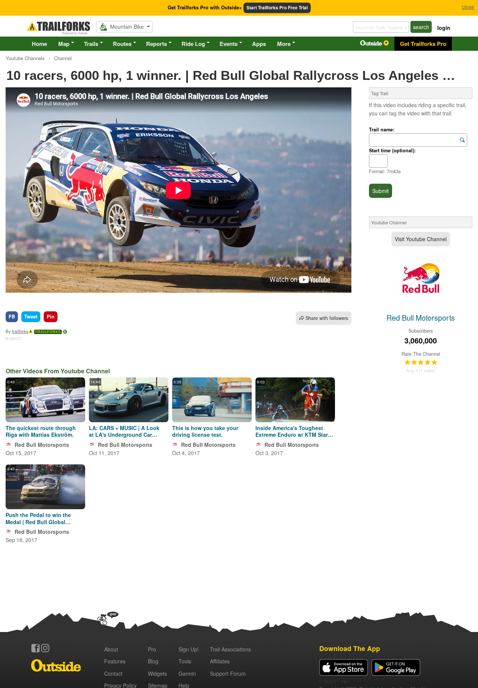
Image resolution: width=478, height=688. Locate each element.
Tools (185, 661)
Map (63, 44)
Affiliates (220, 661)
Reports (156, 44)
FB (12, 316)
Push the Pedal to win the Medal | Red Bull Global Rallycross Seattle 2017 (38, 518)
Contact (113, 673)
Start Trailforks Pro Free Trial (277, 7)
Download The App (349, 648)
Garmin (187, 673)
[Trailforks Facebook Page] (35, 648)
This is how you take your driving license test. (205, 431)
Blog (153, 661)
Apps (259, 44)
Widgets (157, 673)
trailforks (20, 331)
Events (229, 44)
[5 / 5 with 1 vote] (420, 362)
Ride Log (193, 44)
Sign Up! (189, 649)
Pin (51, 316)
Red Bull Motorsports (42, 444)
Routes (122, 44)
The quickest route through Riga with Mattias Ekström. (41, 431)
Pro (152, 649)
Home (39, 44)
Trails (91, 44)
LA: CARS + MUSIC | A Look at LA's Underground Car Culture (124, 431)
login (443, 27)
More (284, 44)
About (111, 649)
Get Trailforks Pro (423, 44)
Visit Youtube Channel (421, 239)
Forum (228, 673)
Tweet (30, 316)
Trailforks (48, 332)
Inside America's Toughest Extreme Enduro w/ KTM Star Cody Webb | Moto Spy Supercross (291, 431)
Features (114, 661)
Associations (230, 649)
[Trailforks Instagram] (45, 648)
